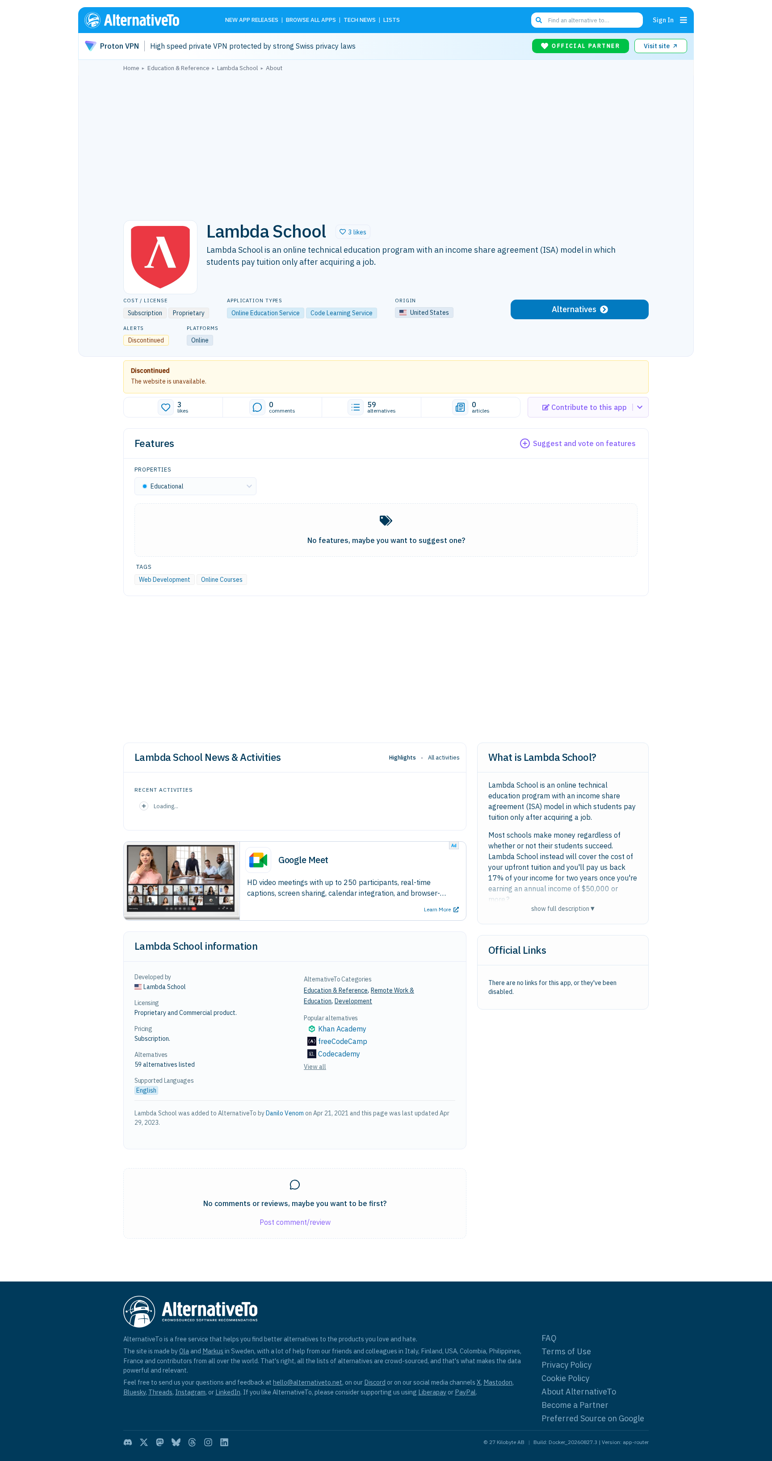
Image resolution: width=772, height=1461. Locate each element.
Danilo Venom (285, 1113)
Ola (184, 1351)
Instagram (190, 1392)
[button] (353, 232)
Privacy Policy (566, 1365)
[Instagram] (208, 1442)
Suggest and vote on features (584, 443)
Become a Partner (574, 1405)
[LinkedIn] (224, 1442)
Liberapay (432, 1392)
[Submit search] (539, 20)
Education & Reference (336, 990)
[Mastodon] (159, 1442)
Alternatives (574, 309)
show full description (563, 908)
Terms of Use (566, 1351)
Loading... (166, 806)
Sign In (663, 20)
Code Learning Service (341, 313)
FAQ (549, 1338)
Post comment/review (295, 1222)
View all (315, 1067)
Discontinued (150, 371)
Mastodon (497, 1382)
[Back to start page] (144, 20)
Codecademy (339, 1053)
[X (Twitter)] (143, 1442)
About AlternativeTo (578, 1391)
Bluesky (134, 1392)
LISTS (391, 20)
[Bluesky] (176, 1442)
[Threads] (192, 1442)
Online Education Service (265, 313)
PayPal (465, 1392)
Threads (160, 1392)
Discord (375, 1382)
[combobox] (587, 20)
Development (353, 1001)
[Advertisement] (386, 143)
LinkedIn (227, 1392)
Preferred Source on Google (592, 1418)
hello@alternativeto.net (307, 1382)
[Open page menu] (684, 20)
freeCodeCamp (342, 1041)
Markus (212, 1351)
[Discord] (127, 1442)
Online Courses (222, 580)
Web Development (164, 580)
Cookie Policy (565, 1378)
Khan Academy (342, 1028)
